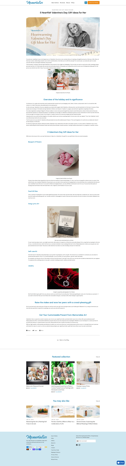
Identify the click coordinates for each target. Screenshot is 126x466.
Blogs (52, 445)
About (68, 2)
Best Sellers (55, 2)
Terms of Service (55, 457)
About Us (53, 443)
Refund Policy (54, 459)
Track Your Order (55, 450)
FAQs (72, 2)
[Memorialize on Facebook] (77, 445)
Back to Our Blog (64, 340)
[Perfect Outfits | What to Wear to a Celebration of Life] (63, 412)
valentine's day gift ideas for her (62, 9)
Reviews (62, 2)
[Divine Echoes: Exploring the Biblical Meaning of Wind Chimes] (88, 412)
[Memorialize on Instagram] (79, 445)
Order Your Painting (93, 2)
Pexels (68, 92)
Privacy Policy (54, 454)
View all (98, 356)
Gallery (53, 440)
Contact (53, 447)
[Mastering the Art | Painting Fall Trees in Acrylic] (37, 412)
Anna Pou (62, 92)
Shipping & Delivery (55, 452)
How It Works (54, 436)
